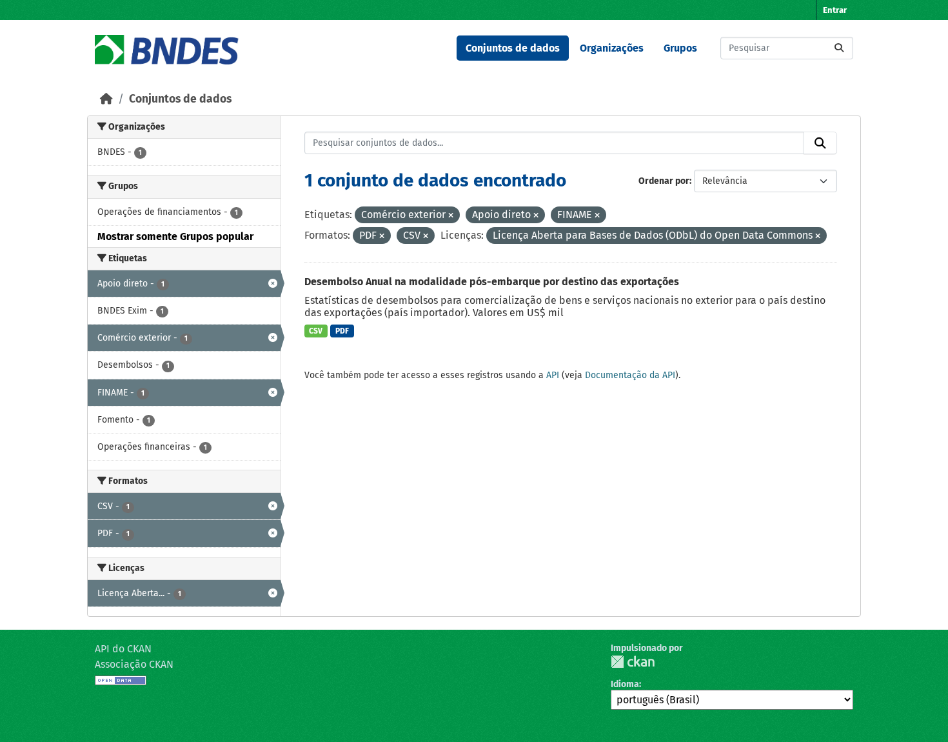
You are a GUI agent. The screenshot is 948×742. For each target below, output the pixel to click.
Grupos (680, 48)
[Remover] (450, 216)
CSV (315, 331)
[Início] (106, 99)
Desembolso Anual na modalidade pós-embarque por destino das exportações (491, 282)
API (552, 375)
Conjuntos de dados (513, 48)
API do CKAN (123, 649)
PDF (342, 331)
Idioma (625, 684)
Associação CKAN (134, 664)
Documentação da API (630, 375)
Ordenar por (663, 180)
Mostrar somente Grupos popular (175, 236)
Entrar (835, 10)
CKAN (633, 661)
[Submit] (839, 48)
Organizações (612, 48)
